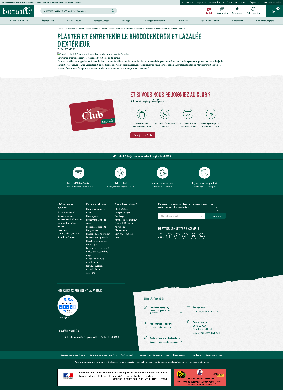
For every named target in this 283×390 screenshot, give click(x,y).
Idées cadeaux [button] (47, 20)
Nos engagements (65, 215)
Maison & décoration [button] (209, 20)
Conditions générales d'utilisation (103, 355)
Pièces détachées (180, 355)
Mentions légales (127, 355)
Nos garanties (92, 230)
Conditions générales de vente (73, 355)
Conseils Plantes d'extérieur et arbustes (117, 28)
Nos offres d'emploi (66, 237)
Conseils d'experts (216, 2)
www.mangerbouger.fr (130, 361)
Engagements (255, 2)
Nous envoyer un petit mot (203, 311)
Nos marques (92, 244)
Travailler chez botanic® (68, 233)
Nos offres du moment (96, 240)
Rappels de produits (95, 258)
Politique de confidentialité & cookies (154, 355)
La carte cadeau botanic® (97, 247)
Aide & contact (188, 2)
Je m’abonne (215, 215)
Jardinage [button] (125, 20)
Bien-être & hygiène (124, 233)
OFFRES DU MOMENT (18, 20)
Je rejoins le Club (143, 135)
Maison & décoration (124, 223)
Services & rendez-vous (237, 2)
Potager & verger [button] (101, 20)
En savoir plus (63, 317)
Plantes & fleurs (122, 209)
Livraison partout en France (162, 183)
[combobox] (76, 11)
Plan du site (196, 355)
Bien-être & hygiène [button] (265, 20)
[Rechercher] (113, 10)
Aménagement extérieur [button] (154, 20)
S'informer (70, 28)
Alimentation (121, 230)
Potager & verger (122, 212)
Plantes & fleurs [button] (73, 20)
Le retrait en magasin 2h (97, 237)
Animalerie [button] (183, 20)
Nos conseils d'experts (96, 226)
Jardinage (119, 216)
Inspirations (202, 2)
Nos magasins (92, 216)
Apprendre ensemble (272, 2)
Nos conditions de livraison (98, 233)
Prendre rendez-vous (158, 327)
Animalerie (120, 226)
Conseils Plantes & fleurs (88, 28)
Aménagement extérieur (126, 219)
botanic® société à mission (69, 219)
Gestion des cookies (214, 355)
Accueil (60, 28)
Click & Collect (120, 183)
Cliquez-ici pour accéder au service (164, 342)
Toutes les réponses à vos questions (160, 311)
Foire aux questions (94, 265)
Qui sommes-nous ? (66, 212)
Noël (117, 237)
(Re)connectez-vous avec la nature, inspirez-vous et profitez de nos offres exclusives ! (183, 205)
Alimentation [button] (237, 20)
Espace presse (63, 229)
